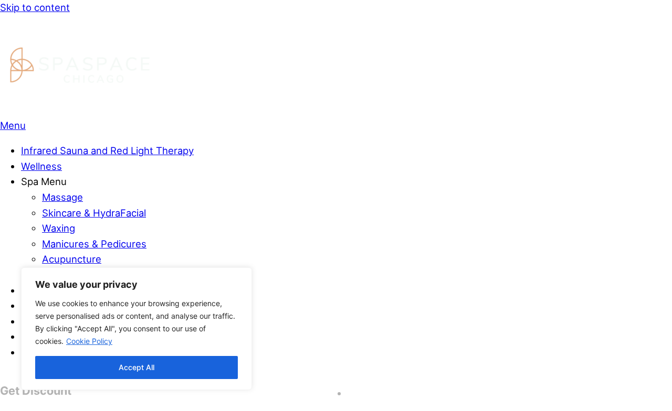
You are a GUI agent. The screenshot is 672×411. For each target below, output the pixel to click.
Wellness (41, 166)
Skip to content (35, 7)
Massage (62, 197)
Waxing (58, 228)
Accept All (136, 367)
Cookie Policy (89, 341)
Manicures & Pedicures (94, 244)
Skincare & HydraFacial (94, 213)
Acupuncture (71, 259)
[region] (136, 328)
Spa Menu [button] (44, 181)
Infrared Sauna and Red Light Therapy (107, 150)
